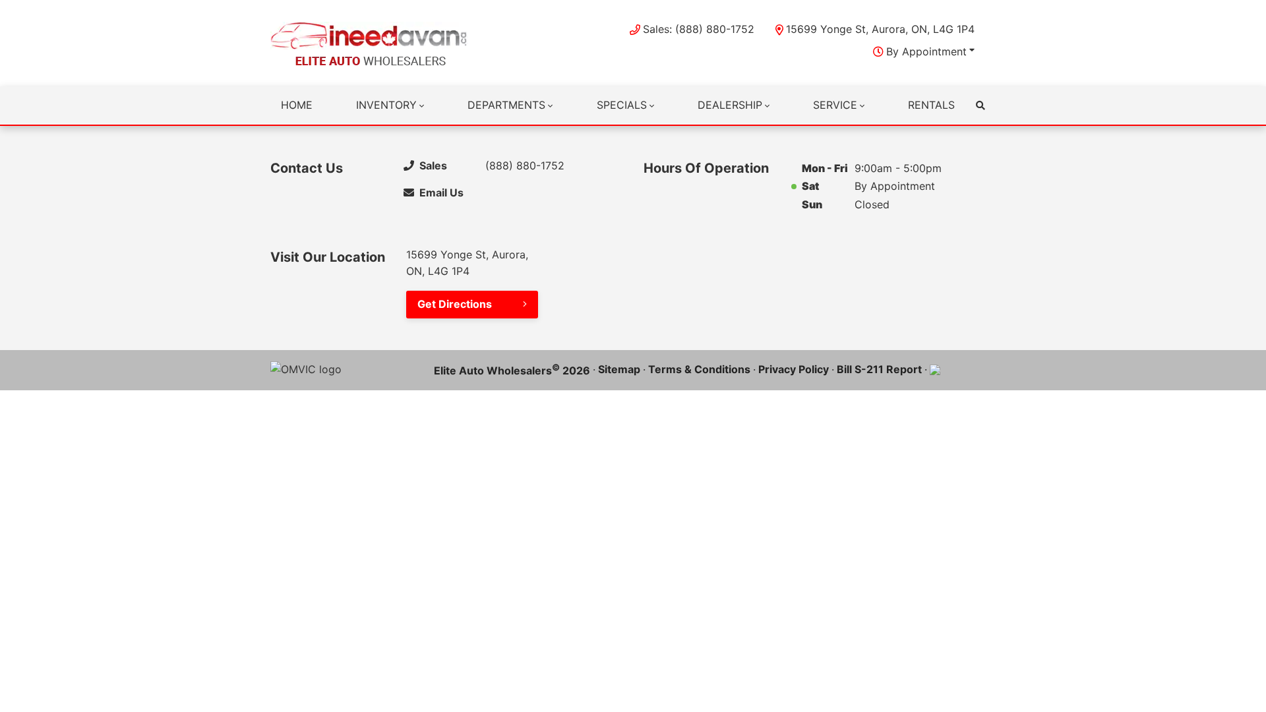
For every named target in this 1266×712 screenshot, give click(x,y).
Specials (622, 104)
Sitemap (619, 369)
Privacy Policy (793, 369)
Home (297, 104)
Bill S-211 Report (879, 369)
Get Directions (454, 304)
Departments (506, 104)
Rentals (931, 104)
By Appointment (926, 51)
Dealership (730, 104)
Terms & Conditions (699, 369)
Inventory (386, 104)
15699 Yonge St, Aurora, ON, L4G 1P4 (880, 29)
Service (835, 104)
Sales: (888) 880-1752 (698, 29)
